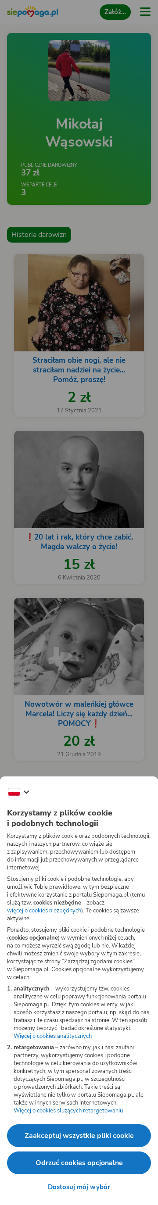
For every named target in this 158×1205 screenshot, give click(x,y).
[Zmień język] (18, 792)
